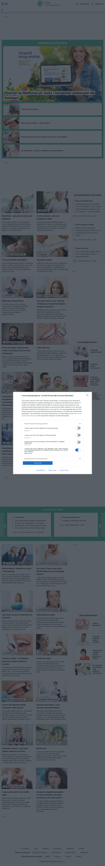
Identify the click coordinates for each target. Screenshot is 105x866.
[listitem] (52, 424)
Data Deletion (41, 470)
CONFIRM (38, 463)
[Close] (88, 396)
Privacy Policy (64, 470)
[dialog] (52, 433)
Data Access (52, 470)
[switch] (78, 428)
